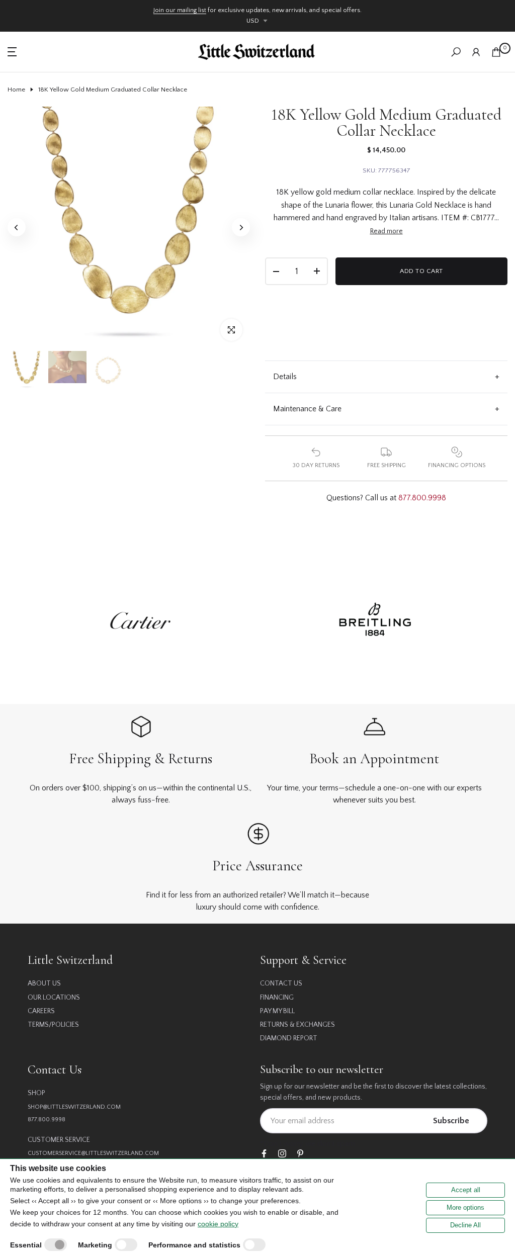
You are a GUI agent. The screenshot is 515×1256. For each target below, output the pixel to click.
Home (16, 89)
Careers (41, 1011)
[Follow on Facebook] (264, 1154)
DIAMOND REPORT (288, 1038)
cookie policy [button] (218, 1224)
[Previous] (17, 227)
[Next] (241, 227)
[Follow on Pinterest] (300, 1154)
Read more (386, 231)
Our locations (54, 998)
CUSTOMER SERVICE (59, 1140)
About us (44, 983)
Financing (277, 998)
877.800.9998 (422, 497)
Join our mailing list (179, 10)
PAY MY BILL (277, 1011)
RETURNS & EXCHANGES (297, 1025)
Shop (36, 1093)
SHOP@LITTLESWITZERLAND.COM (74, 1107)
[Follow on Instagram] (282, 1154)
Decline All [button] (465, 1225)
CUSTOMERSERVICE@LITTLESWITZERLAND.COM (93, 1153)
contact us (281, 983)
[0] (496, 52)
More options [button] (465, 1207)
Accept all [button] (465, 1190)
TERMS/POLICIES (53, 1025)
